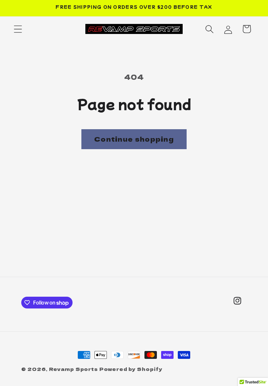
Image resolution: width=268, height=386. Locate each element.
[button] (17, 29)
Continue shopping (134, 139)
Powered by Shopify (130, 368)
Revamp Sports (73, 368)
